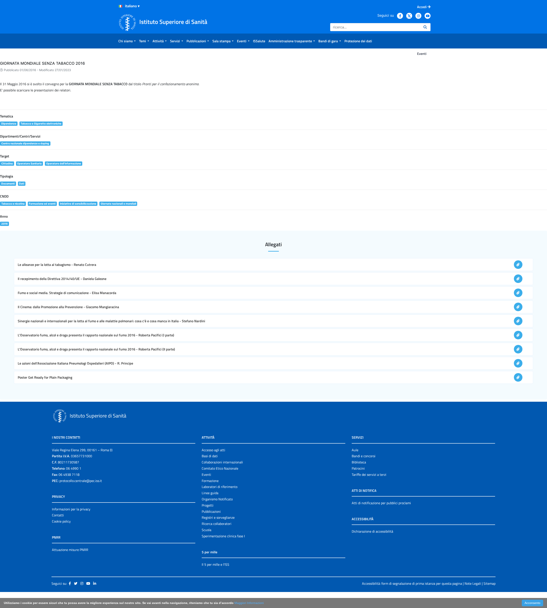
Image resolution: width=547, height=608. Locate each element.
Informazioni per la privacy (71, 509)
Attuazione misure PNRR (70, 549)
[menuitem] (127, 41)
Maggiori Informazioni (249, 603)
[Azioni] (120, 6)
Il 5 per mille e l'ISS (215, 564)
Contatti (58, 515)
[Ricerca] (425, 27)
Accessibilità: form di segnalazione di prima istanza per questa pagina (412, 583)
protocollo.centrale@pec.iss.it (80, 480)
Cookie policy (61, 521)
